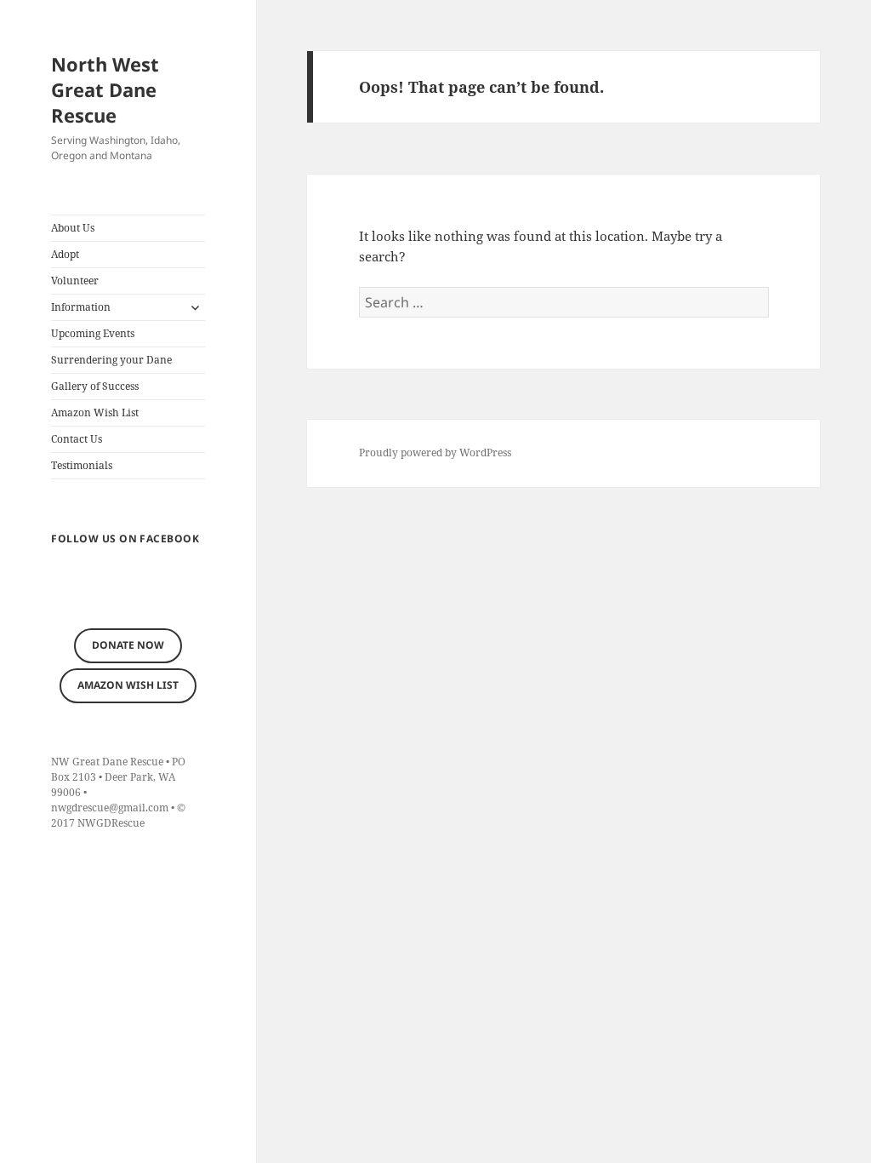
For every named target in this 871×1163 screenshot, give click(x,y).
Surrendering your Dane (111, 359)
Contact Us (76, 439)
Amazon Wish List (95, 412)
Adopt (65, 254)
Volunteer (75, 280)
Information (81, 307)
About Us (72, 228)
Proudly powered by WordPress (435, 452)
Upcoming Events (92, 333)
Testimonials (81, 465)
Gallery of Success (95, 386)
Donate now (128, 645)
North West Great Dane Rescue (105, 89)
